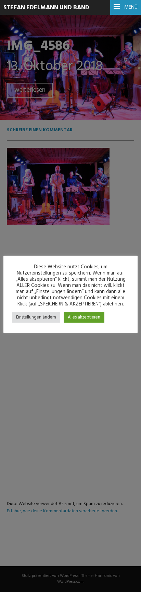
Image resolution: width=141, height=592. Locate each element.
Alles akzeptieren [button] (84, 317)
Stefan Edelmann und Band (46, 8)
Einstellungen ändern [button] (36, 317)
